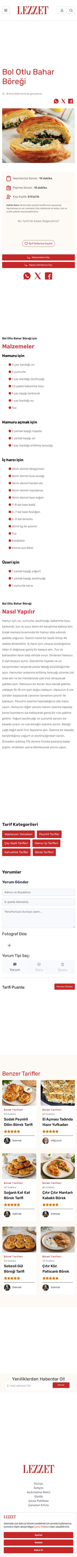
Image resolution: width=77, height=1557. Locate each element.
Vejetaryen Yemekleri (18, 834)
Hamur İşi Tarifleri (46, 843)
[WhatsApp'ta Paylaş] (56, 101)
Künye (38, 1483)
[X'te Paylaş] (63, 101)
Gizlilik (38, 1496)
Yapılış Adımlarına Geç (40, 265)
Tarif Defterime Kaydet (40, 243)
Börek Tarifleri (44, 852)
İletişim (38, 1488)
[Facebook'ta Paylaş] (70, 101)
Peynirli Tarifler (49, 834)
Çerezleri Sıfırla (38, 1505)
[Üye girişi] (62, 10)
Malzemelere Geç (40, 257)
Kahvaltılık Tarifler (16, 852)
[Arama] (71, 10)
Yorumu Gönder (64, 986)
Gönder (61, 1385)
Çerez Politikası (38, 1501)
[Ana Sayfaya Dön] (38, 1468)
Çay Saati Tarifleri (16, 843)
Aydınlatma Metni (38, 1492)
